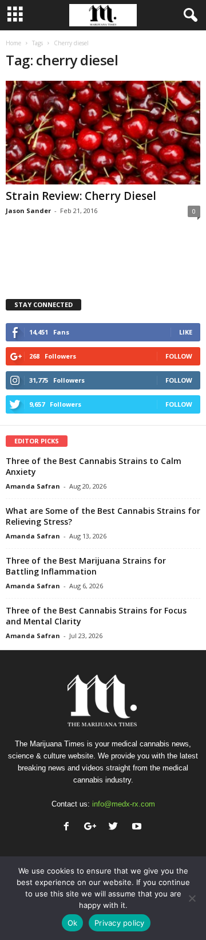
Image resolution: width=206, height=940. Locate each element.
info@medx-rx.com (123, 804)
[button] (188, 15)
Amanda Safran (33, 486)
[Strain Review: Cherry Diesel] (103, 132)
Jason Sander (28, 210)
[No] (191, 898)
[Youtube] (138, 827)
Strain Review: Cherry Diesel (81, 195)
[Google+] (92, 827)
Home (13, 43)
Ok (73, 922)
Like (185, 332)
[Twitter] (116, 827)
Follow (178, 356)
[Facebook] (69, 827)
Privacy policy (119, 922)
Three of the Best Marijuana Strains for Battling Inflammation (86, 566)
